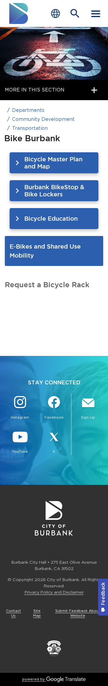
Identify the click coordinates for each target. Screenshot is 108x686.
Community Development (43, 119)
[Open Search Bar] (75, 13)
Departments (28, 110)
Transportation (30, 128)
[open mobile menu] (96, 13)
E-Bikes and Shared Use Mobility (45, 251)
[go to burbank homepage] (18, 13)
